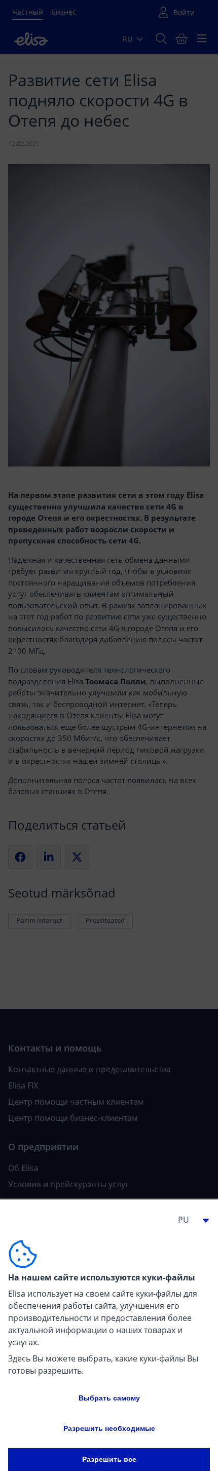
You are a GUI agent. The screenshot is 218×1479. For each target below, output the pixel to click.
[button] (189, 1220)
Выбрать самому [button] (109, 1398)
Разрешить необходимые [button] (109, 1428)
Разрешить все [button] (109, 1459)
